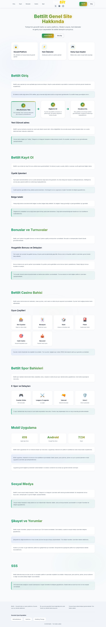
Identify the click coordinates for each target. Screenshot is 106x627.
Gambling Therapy (39, 619)
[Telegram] (59, 6)
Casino (36, 4)
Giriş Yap (59, 35)
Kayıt (20, 4)
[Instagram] (63, 6)
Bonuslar (28, 4)
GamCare (28, 619)
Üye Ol (83, 3)
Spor (43, 4)
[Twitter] (55, 6)
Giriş (14, 4)
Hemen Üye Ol (48, 35)
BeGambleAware (17, 619)
